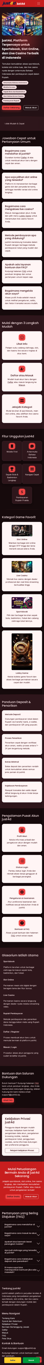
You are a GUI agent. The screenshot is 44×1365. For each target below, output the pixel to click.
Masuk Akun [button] (31, 107)
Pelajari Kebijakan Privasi (22, 1150)
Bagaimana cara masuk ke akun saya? (21, 1234)
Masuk (22, 385)
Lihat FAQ (7, 1100)
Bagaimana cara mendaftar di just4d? (20, 1225)
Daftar (24, 157)
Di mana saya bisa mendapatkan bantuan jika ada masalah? (20, 1269)
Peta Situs (6, 1338)
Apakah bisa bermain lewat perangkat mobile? (18, 1242)
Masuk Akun (31, 1196)
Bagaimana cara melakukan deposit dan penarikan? (19, 1260)
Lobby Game (25, 216)
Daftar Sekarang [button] (11, 107)
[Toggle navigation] (38, 3)
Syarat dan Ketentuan (12, 1321)
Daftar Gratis (13, 1196)
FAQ (24, 271)
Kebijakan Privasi (9, 1324)
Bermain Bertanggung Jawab (15, 1327)
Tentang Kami (8, 1318)
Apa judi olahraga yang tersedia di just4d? (21, 1251)
